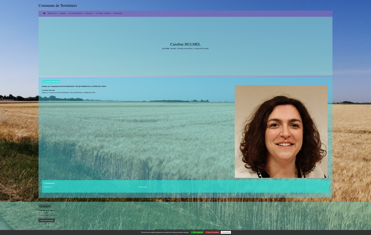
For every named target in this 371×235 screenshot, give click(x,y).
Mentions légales (160, 229)
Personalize (226, 232)
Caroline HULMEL (201, 48)
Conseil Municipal (185, 48)
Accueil (165, 48)
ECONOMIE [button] (117, 13)
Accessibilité (189, 229)
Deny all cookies (213, 232)
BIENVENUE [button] (52, 13)
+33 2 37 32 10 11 (44, 217)
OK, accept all (198, 232)
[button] (44, 13)
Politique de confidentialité (175, 229)
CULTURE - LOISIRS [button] (103, 13)
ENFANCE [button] (89, 13)
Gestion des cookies (210, 229)
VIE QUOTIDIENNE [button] (75, 13)
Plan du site (198, 229)
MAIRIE (173, 48)
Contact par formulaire (46, 220)
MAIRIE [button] (63, 13)
